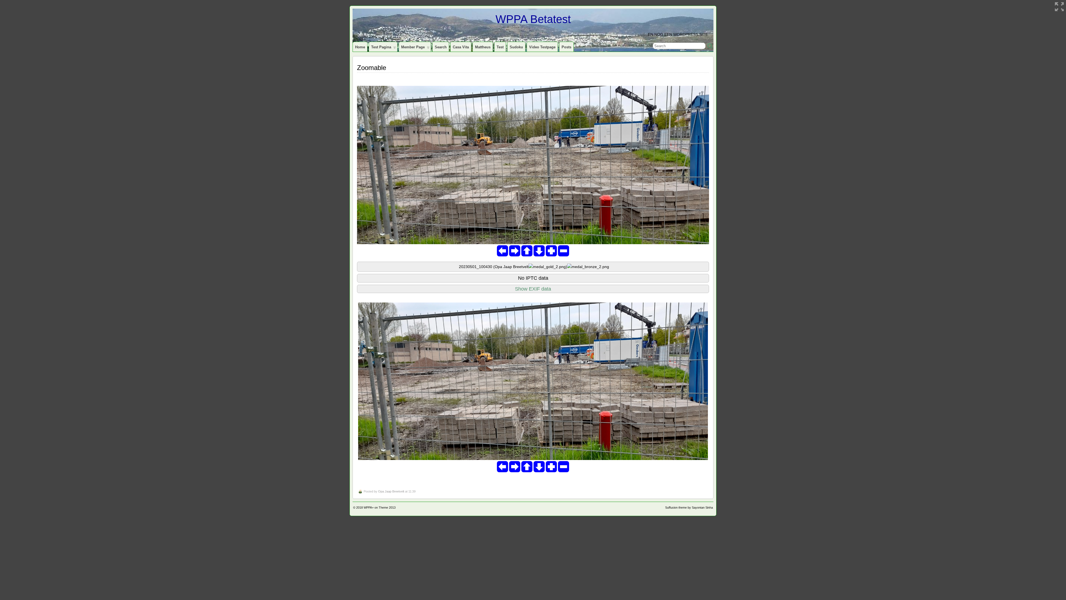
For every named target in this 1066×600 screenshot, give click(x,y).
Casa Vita (461, 47)
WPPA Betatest (533, 19)
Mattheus (483, 47)
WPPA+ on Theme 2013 (380, 507)
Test (500, 47)
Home (360, 47)
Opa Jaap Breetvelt (391, 491)
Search (441, 47)
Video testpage (542, 47)
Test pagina (381, 47)
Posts (566, 47)
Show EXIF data (533, 289)
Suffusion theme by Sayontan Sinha (689, 507)
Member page (413, 47)
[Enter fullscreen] (1059, 6)
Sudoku (516, 47)
